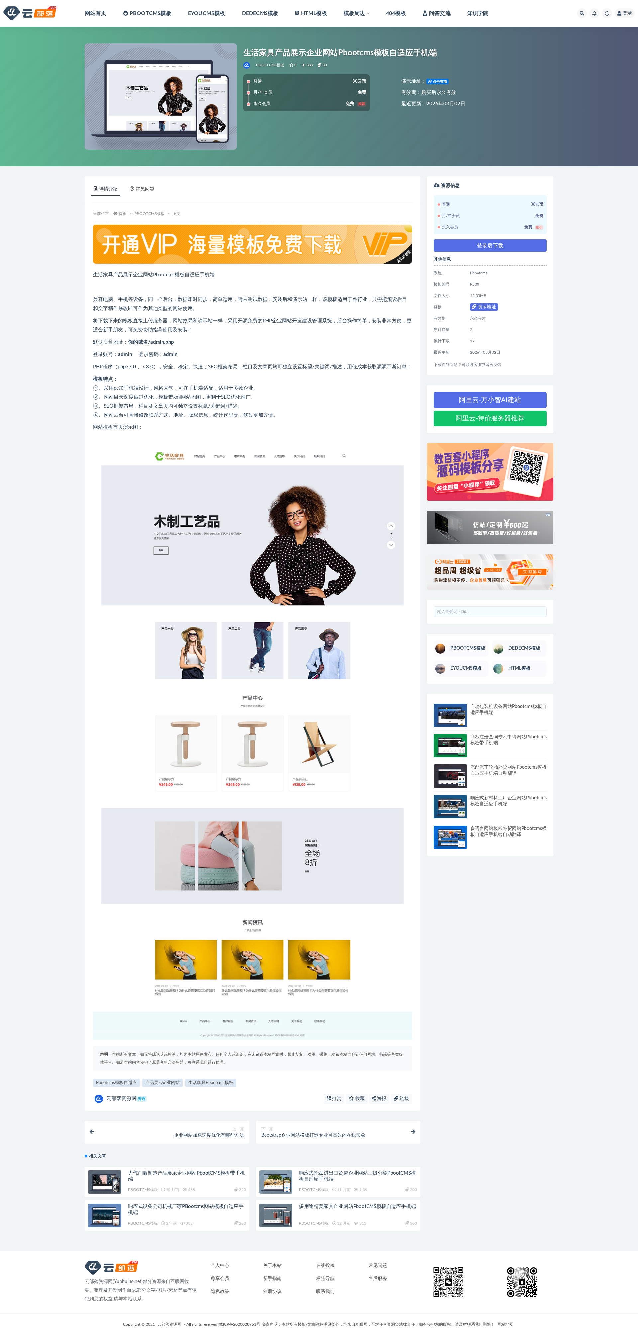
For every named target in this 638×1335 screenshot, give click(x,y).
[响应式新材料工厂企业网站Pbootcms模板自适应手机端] (450, 807)
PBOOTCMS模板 (150, 13)
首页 (123, 214)
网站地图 (505, 1324)
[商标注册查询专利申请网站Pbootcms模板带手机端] (450, 745)
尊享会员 (220, 1278)
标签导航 (325, 1278)
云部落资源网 (125, 1098)
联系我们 (325, 1291)
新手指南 (272, 1278)
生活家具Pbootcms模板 (210, 1083)
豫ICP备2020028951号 (239, 1324)
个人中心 (220, 1265)
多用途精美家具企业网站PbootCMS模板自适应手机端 (357, 1206)
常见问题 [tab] (145, 189)
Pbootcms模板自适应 (116, 1083)
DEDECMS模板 (260, 13)
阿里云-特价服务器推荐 (490, 418)
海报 (381, 1098)
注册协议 (272, 1291)
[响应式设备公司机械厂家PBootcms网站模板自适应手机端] (104, 1215)
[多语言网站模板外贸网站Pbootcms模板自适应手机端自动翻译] (450, 837)
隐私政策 (220, 1291)
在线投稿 (325, 1265)
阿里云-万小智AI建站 (490, 400)
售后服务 (378, 1278)
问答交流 (440, 13)
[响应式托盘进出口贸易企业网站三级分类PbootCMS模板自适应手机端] (275, 1182)
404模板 (396, 13)
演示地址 (486, 307)
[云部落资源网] (247, 65)
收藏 (359, 1098)
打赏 (336, 1098)
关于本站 (272, 1265)
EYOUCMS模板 (206, 13)
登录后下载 (490, 245)
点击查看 (439, 81)
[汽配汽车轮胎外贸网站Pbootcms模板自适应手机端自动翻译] (450, 776)
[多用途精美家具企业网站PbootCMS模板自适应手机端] (275, 1215)
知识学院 (478, 13)
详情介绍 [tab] (108, 189)
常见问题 (378, 1265)
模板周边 (354, 13)
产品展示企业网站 (162, 1083)
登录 (627, 13)
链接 (403, 1098)
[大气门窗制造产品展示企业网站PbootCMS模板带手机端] (104, 1182)
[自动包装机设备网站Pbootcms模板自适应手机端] (450, 715)
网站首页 (96, 13)
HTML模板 (314, 13)
